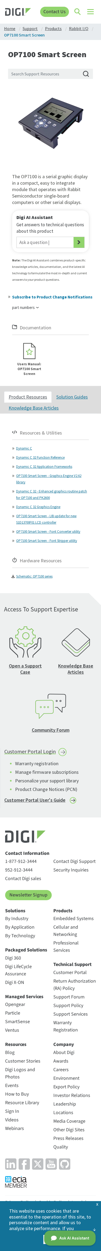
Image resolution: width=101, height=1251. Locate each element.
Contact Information (27, 853)
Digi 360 (13, 958)
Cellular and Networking (65, 931)
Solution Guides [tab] (72, 397)
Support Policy (68, 1005)
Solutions (15, 911)
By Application (19, 927)
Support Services (70, 1014)
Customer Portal (70, 972)
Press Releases (68, 1138)
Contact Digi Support (74, 861)
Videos (12, 1120)
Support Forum (69, 997)
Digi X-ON (14, 982)
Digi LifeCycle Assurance (18, 970)
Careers (61, 1069)
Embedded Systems (73, 918)
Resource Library (22, 1102)
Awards (60, 1061)
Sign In (12, 1111)
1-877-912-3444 (21, 861)
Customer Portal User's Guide (34, 800)
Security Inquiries (71, 870)
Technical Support (72, 965)
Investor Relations (71, 1095)
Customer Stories (22, 1061)
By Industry (16, 918)
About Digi (63, 1052)
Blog (10, 1052)
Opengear (15, 1004)
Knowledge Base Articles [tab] (34, 408)
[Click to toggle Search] (78, 12)
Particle (12, 1013)
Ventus (12, 1030)
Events (12, 1085)
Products (62, 911)
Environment (66, 1078)
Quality (60, 1147)
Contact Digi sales (23, 878)
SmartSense (17, 1021)
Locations (63, 1112)
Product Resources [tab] (28, 397)
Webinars (14, 1128)
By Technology (20, 935)
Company (63, 1045)
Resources (15, 1045)
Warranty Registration (65, 1026)
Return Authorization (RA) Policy (74, 985)
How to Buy (17, 1094)
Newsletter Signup (28, 895)
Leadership (64, 1104)
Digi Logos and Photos (20, 1073)
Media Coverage (69, 1121)
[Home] (18, 12)
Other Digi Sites (69, 1129)
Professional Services (66, 947)
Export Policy (66, 1087)
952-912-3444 (19, 870)
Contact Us (54, 11)
